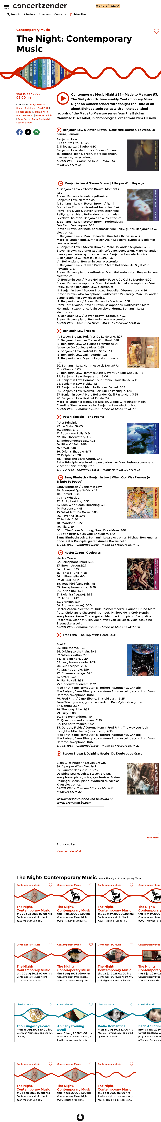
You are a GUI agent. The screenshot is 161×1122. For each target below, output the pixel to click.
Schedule (29, 14)
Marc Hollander (24, 115)
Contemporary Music (33, 30)
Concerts (60, 14)
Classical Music (25, 1004)
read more (153, 837)
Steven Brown (24, 122)
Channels (45, 14)
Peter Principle (43, 115)
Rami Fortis (24, 119)
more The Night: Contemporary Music (120, 878)
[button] (63, 98)
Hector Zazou (23, 111)
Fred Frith (43, 108)
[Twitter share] (28, 132)
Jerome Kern (40, 111)
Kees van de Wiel (69, 851)
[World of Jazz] (108, 6)
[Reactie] (36, 132)
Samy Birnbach (40, 119)
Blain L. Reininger (26, 108)
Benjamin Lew (38, 104)
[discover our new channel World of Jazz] (108, 6)
